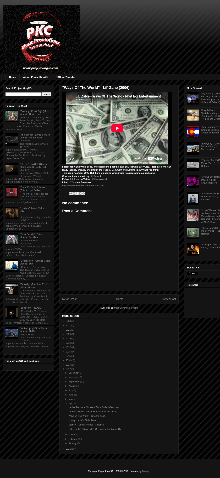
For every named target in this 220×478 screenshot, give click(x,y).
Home (12, 77)
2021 (68, 330)
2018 (68, 343)
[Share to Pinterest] (83, 193)
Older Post (169, 299)
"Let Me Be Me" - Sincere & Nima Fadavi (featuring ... (94, 407)
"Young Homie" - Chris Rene (82, 420)
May (71, 399)
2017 (68, 347)
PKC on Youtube (65, 77)
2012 (68, 369)
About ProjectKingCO (35, 77)
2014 (68, 360)
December (74, 373)
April (71, 403)
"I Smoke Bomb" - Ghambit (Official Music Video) (92, 411)
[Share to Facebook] (80, 193)
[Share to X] (77, 193)
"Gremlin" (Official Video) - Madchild (86, 424)
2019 (68, 338)
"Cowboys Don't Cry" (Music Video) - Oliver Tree (35, 113)
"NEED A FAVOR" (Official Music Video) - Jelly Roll (33, 165)
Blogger (146, 471)
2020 (68, 334)
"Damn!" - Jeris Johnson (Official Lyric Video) (33, 189)
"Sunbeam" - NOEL (30, 307)
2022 (68, 325)
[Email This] (70, 193)
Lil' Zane (94, 176)
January (73, 443)
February (73, 439)
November (74, 377)
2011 (68, 449)
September (74, 381)
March (72, 434)
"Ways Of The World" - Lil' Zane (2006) (87, 416)
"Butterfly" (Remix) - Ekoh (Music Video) (33, 286)
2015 (68, 356)
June (71, 394)
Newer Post (69, 299)
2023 (68, 321)
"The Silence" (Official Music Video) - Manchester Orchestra (35, 137)
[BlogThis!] (73, 193)
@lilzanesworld (100, 179)
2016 (68, 351)
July (71, 390)
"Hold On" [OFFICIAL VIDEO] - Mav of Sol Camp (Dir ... (96, 429)
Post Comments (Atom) (126, 307)
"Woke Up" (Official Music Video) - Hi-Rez (33, 330)
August (72, 386)
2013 (68, 364)
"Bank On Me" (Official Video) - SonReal (32, 236)
